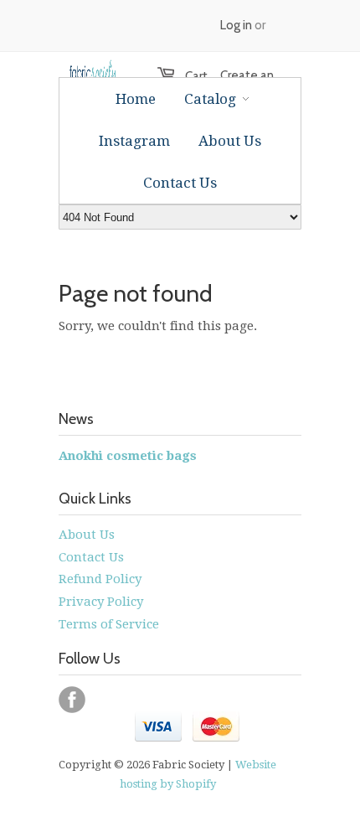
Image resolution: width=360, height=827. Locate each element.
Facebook (72, 699)
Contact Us (91, 557)
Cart (188, 76)
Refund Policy (100, 579)
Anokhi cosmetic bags (128, 455)
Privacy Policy (101, 601)
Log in (236, 25)
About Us (87, 534)
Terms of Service (109, 624)
